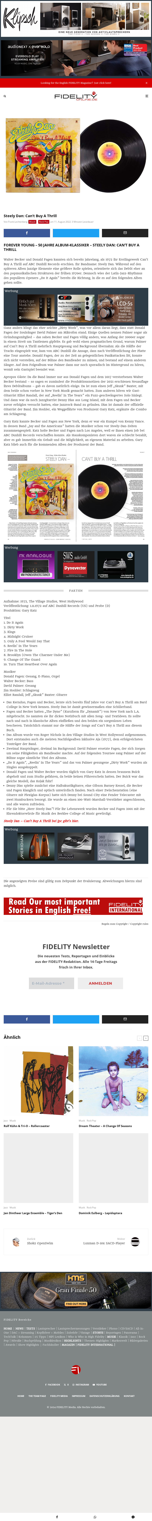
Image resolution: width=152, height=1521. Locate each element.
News (20, 1328)
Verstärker (99, 1328)
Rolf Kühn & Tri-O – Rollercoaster (27, 1126)
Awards (10, 1344)
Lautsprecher (46, 1328)
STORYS (98, 1332)
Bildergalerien (139, 1340)
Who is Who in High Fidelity (86, 1336)
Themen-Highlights (96, 1340)
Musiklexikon (52, 1340)
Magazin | (69, 1344)
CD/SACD (126, 1328)
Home (8, 1328)
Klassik (123, 1336)
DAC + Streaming (23, 1332)
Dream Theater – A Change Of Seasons (105, 1126)
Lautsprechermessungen (74, 1328)
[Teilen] (27, 233)
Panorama (130, 1332)
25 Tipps (40, 1336)
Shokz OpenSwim (40, 1241)
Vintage (85, 1332)
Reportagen (113, 1332)
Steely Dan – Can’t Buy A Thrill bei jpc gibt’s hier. (41, 821)
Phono (113, 1328)
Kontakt (129, 1396)
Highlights (72, 1340)
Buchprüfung (32, 1340)
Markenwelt (119, 1340)
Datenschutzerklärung (105, 1396)
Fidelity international (95, 1344)
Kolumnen (25, 1336)
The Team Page (37, 1396)
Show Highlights (28, 1344)
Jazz (6, 1120)
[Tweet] (76, 233)
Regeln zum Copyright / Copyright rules (125, 924)
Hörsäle (16, 1340)
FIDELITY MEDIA (59, 1396)
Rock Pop (43, 221)
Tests (30, 1328)
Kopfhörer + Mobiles (50, 1332)
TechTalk (10, 1336)
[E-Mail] (125, 233)
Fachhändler (51, 1344)
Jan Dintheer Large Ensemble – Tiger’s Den (33, 1213)
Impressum (78, 1396)
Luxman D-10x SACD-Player (104, 1241)
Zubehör (72, 1332)
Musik (32, 221)
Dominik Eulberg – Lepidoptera (100, 1213)
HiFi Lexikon (57, 1336)
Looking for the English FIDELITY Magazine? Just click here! (76, 83)
